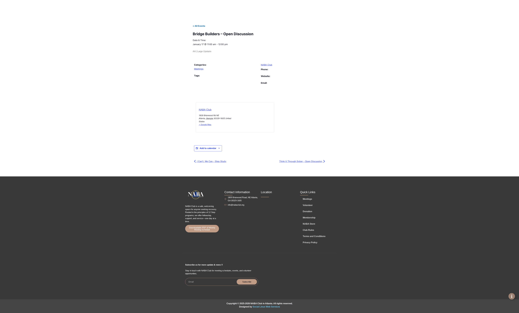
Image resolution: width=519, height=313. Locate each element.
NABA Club (266, 64)
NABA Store (309, 224)
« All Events (199, 26)
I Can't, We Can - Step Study (211, 161)
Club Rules (308, 230)
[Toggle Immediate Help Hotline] (511, 296)
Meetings (198, 68)
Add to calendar (208, 148)
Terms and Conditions (314, 236)
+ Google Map (205, 124)
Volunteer (308, 205)
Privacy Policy (310, 242)
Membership (309, 217)
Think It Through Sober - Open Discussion (301, 161)
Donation (307, 211)
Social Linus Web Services (266, 307)
